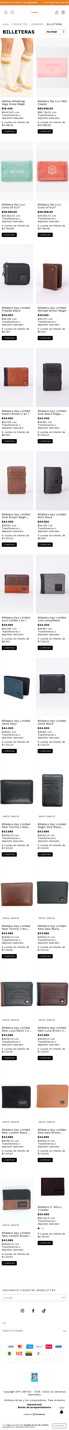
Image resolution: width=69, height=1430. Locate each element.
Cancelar (8, 75)
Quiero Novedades (48, 75)
